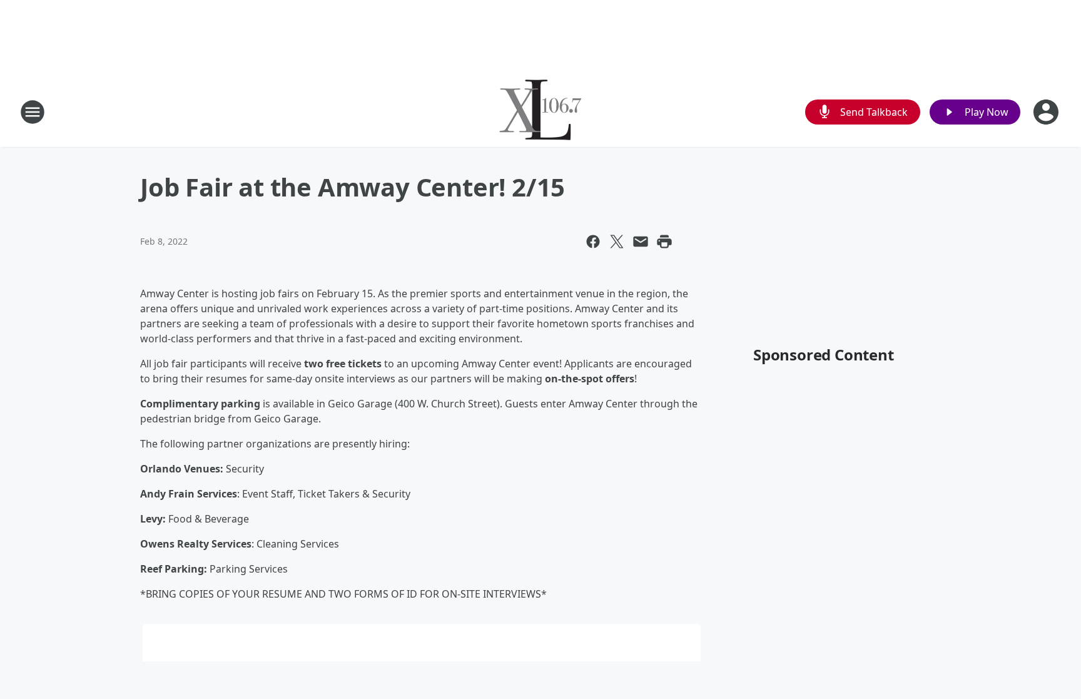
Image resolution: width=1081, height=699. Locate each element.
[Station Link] (540, 112)
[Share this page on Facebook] (593, 241)
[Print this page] (664, 241)
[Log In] (1047, 112)
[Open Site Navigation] (32, 112)
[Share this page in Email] (640, 241)
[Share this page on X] (617, 241)
